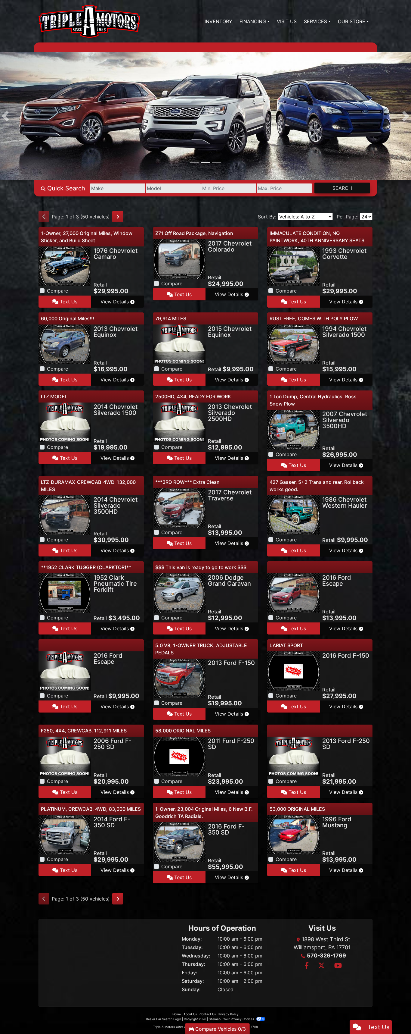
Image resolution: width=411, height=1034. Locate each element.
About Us (190, 1014)
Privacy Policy (228, 1014)
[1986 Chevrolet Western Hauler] (293, 515)
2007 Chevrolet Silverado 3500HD (344, 420)
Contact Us (207, 1014)
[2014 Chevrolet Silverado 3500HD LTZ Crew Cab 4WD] (65, 515)
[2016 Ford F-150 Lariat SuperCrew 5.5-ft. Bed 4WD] (293, 671)
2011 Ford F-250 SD (231, 743)
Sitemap (215, 1019)
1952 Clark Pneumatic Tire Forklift (115, 583)
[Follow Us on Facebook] (306, 966)
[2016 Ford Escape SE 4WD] (65, 671)
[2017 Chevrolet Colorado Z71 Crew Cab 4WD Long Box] (179, 258)
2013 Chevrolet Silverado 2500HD (230, 412)
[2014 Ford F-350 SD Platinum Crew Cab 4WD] (65, 834)
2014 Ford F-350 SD (112, 822)
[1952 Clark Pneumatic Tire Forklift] (65, 593)
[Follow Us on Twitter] (321, 966)
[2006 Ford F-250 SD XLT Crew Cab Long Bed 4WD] (65, 756)
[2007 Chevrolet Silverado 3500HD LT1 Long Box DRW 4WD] (293, 429)
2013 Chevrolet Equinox (116, 331)
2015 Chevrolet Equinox (230, 331)
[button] (5, 116)
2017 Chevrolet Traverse (230, 495)
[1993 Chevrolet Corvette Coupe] (293, 266)
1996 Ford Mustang (336, 822)
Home (176, 1014)
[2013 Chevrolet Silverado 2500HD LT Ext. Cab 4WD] (179, 422)
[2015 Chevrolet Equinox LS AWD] (179, 344)
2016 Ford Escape (336, 580)
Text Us (67, 302)
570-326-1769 (326, 955)
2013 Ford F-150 (231, 662)
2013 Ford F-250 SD (346, 743)
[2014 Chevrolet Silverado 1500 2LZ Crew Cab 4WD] (65, 422)
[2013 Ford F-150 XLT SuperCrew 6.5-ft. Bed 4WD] (179, 678)
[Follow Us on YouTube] (337, 966)
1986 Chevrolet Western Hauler (344, 502)
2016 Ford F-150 (345, 655)
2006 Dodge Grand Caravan (229, 580)
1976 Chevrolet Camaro (116, 253)
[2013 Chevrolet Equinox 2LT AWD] (65, 344)
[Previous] (44, 216)
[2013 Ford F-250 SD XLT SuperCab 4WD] (293, 756)
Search (342, 188)
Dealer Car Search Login (163, 1019)
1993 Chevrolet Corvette (344, 253)
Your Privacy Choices (239, 1019)
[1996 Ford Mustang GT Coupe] (293, 834)
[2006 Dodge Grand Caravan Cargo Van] (179, 593)
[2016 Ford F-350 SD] (179, 841)
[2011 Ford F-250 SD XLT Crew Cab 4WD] (179, 756)
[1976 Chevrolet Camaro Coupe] (65, 266)
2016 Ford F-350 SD (226, 829)
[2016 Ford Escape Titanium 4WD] (293, 593)
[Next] (117, 216)
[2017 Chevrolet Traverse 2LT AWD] (179, 507)
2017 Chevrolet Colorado (230, 246)
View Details (115, 302)
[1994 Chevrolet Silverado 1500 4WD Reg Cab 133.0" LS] (293, 344)
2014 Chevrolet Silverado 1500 (116, 409)
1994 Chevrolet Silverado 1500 (344, 331)
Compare (57, 291)
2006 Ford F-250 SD (112, 743)
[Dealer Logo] (89, 21)
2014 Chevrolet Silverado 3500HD (116, 505)
